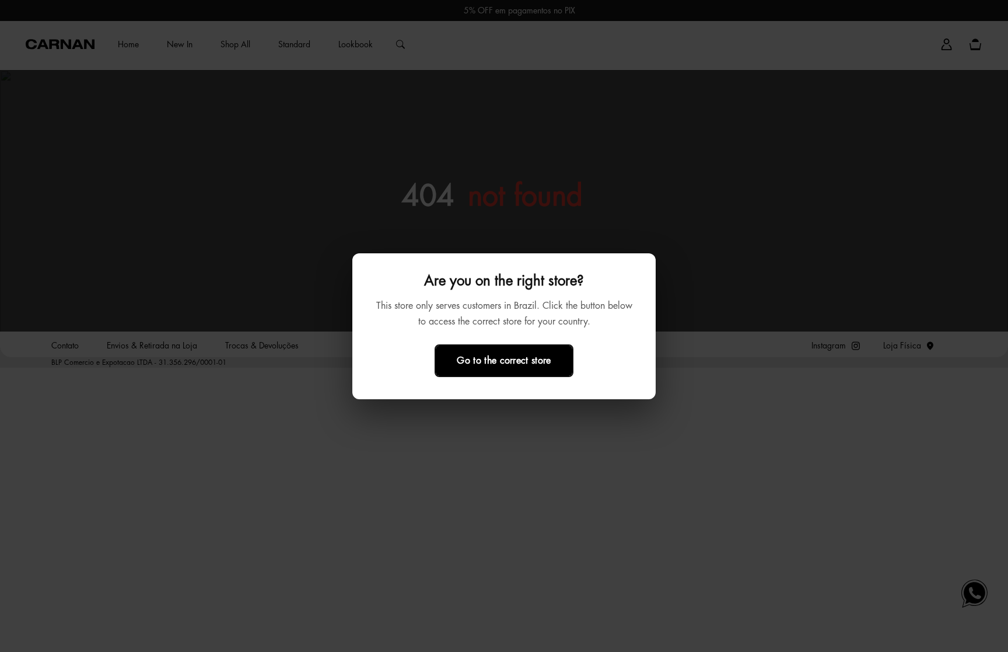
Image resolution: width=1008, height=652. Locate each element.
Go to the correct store (504, 360)
